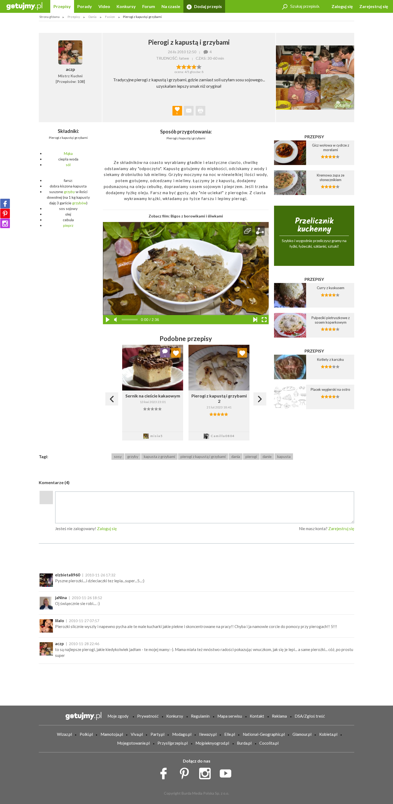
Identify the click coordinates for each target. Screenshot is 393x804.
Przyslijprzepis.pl (172, 743)
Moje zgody (118, 716)
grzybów (79, 203)
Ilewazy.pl (208, 734)
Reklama (279, 716)
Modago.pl (181, 734)
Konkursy (126, 6)
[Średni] (183, 66)
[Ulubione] (176, 353)
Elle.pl (229, 734)
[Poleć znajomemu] (189, 111)
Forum (148, 6)
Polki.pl (86, 734)
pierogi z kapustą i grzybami (203, 456)
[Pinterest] (5, 213)
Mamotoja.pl (112, 734)
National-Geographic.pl (264, 734)
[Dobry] (188, 66)
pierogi (251, 456)
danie (267, 456)
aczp (59, 643)
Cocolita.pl (269, 743)
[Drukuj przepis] (200, 111)
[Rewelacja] (199, 66)
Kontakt (257, 716)
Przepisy (62, 6)
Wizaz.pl (64, 734)
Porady (84, 6)
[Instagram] (5, 223)
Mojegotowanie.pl (133, 743)
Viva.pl (137, 734)
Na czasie (170, 6)
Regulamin (200, 716)
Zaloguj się (342, 6)
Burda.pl (244, 743)
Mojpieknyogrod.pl (212, 743)
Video (104, 6)
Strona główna (49, 17)
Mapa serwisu (229, 716)
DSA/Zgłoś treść (310, 716)
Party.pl (157, 734)
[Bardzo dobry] (193, 66)
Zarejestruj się (373, 6)
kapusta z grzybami (159, 456)
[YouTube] (227, 772)
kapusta (284, 456)
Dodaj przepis (207, 6)
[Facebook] (5, 203)
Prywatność (148, 716)
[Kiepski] (178, 66)
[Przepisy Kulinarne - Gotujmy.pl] (24, 6)
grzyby (69, 191)
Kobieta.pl (328, 734)
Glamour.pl (301, 734)
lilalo (59, 620)
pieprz (68, 225)
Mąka (68, 153)
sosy (118, 456)
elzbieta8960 (67, 574)
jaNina (61, 597)
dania (235, 456)
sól (68, 164)
